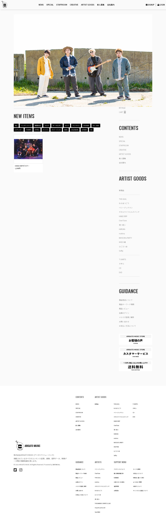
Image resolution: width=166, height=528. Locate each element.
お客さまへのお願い (119, 482)
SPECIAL (49, 4)
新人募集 (100, 4)
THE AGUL (123, 199)
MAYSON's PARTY (125, 238)
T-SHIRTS (122, 259)
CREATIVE (74, 4)
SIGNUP (151, 4)
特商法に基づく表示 (138, 478)
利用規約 (116, 478)
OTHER (84, 130)
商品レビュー (124, 308)
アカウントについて (119, 469)
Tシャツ (45, 130)
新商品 (121, 190)
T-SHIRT (28, 130)
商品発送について (126, 300)
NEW (65, 130)
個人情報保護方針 (119, 473)
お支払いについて (138, 473)
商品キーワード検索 (126, 304)
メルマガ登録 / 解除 (126, 317)
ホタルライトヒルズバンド (129, 212)
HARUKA (122, 229)
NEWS (41, 4)
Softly (121, 251)
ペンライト (76, 125)
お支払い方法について (127, 326)
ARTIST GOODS (87, 4)
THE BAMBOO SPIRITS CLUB (102, 503)
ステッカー (18, 130)
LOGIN (162, 4)
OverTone (123, 220)
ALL (16, 125)
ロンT (67, 125)
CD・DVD (96, 125)
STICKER (86, 125)
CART (122, 112)
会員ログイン (124, 313)
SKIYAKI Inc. (56, 464)
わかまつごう (124, 203)
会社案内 (110, 4)
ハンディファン (26, 125)
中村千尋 (122, 242)
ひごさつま (123, 246)
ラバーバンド (56, 130)
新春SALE (38, 125)
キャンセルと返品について (140, 490)
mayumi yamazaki (100, 508)
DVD (120, 272)
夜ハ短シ (122, 225)
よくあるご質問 (137, 482)
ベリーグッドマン (126, 207)
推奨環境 (116, 486)
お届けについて (137, 486)
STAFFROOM (61, 4)
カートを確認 (136, 469)
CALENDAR (74, 130)
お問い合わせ (124, 321)
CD (91, 130)
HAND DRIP (123, 216)
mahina (122, 233)
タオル (37, 130)
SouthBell (97, 512)
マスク (47, 125)
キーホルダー (57, 125)
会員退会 (116, 490)
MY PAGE (122, 108)
